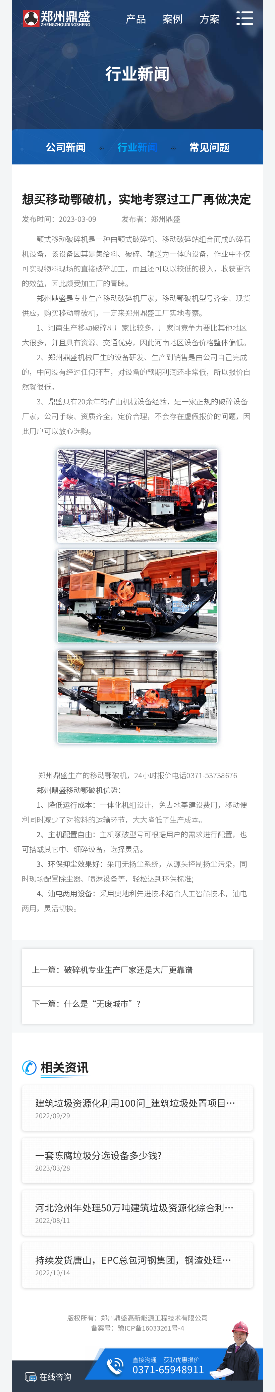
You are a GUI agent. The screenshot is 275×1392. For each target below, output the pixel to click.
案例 (173, 18)
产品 (136, 18)
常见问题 (209, 146)
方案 (210, 18)
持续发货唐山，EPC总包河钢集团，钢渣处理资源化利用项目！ (137, 1259)
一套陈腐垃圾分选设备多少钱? (98, 1155)
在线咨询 (55, 1376)
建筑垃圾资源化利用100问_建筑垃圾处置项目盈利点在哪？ (137, 1102)
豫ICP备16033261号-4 (151, 1328)
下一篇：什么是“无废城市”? (86, 1003)
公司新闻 (66, 146)
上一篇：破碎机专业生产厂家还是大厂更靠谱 (112, 969)
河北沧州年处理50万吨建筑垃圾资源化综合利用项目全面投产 (137, 1207)
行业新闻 (137, 146)
